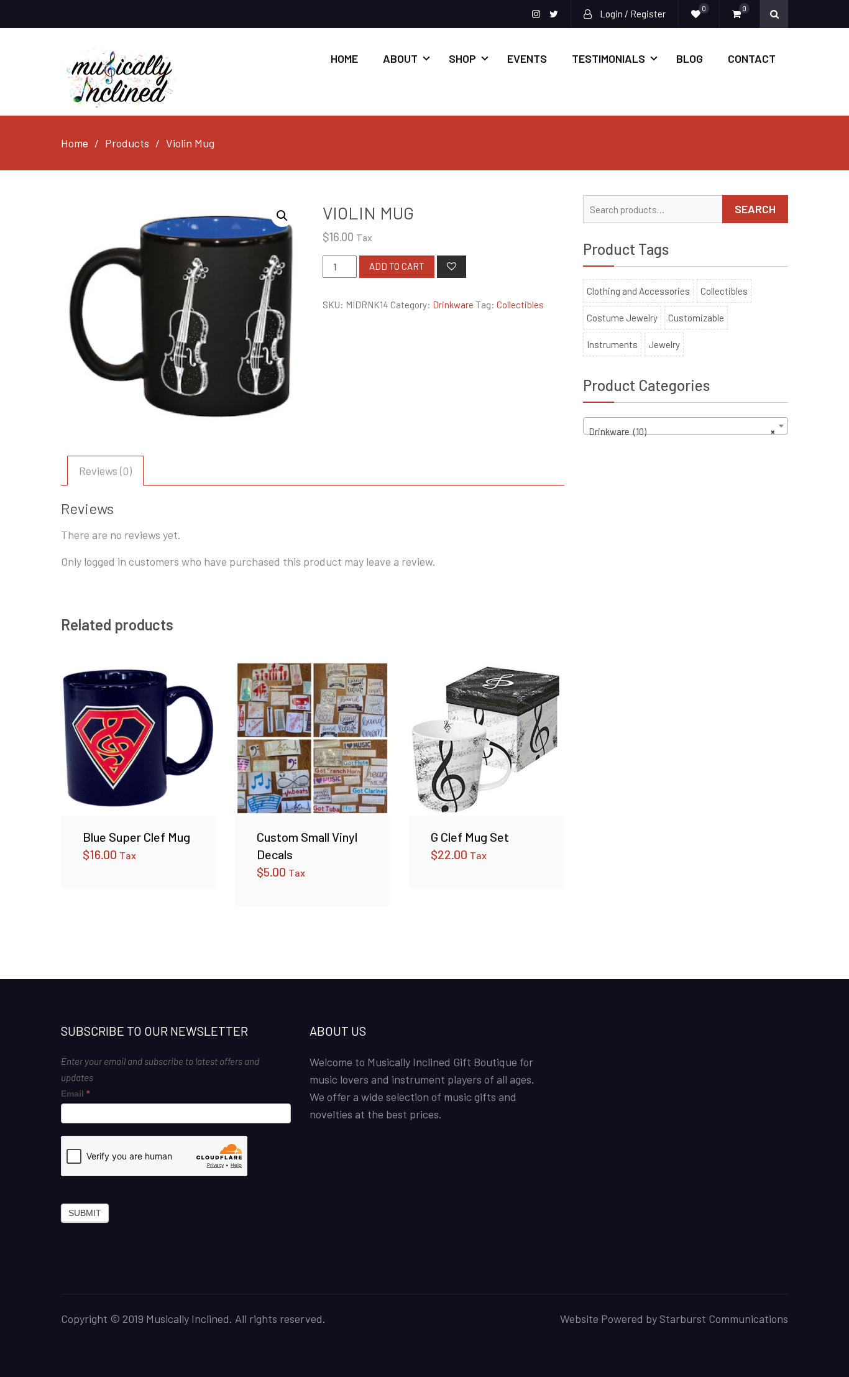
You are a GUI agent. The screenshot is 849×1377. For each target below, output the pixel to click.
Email (75, 1093)
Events (527, 58)
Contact (752, 58)
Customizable (696, 317)
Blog (689, 58)
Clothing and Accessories (638, 291)
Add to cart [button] (138, 738)
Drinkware (453, 304)
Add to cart (396, 266)
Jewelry (664, 344)
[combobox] (685, 426)
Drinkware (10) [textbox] (682, 431)
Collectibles (520, 304)
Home (344, 58)
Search (755, 209)
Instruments (612, 344)
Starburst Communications (723, 1318)
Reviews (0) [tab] (105, 470)
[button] (282, 216)
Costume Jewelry (622, 317)
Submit (84, 1213)
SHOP (462, 58)
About (400, 58)
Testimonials (608, 58)
